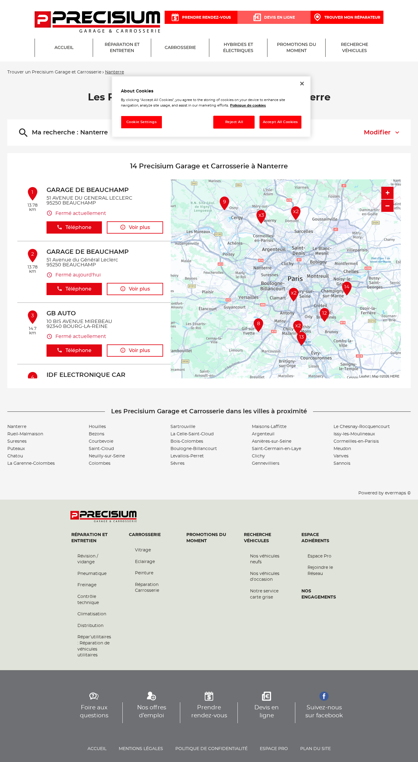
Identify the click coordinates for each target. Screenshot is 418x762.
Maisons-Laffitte (269, 427)
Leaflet (364, 375)
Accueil (97, 749)
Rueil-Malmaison (25, 434)
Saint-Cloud (101, 449)
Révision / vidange (87, 559)
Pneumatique (91, 574)
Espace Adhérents (315, 538)
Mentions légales (141, 749)
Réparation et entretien (89, 538)
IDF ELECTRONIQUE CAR (86, 375)
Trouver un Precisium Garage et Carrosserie (54, 72)
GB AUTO (61, 313)
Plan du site (315, 749)
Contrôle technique (88, 600)
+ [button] (388, 193)
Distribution (90, 626)
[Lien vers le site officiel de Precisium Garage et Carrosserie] (97, 22)
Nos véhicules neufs (264, 559)
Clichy (258, 456)
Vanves (341, 456)
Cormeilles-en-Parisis (356, 441)
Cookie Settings (141, 122)
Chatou (15, 456)
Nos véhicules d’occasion (264, 577)
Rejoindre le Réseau (320, 570)
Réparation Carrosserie (147, 588)
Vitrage (143, 550)
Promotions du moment (206, 538)
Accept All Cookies (280, 122)
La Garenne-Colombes (31, 463)
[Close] (302, 83)
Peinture (144, 573)
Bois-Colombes (186, 441)
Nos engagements (318, 594)
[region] (211, 106)
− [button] (387, 205)
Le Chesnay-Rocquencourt (362, 427)
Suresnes (17, 441)
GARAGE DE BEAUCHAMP (88, 190)
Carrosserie (145, 535)
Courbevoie (101, 441)
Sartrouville (182, 427)
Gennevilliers (265, 463)
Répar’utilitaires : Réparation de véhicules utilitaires (94, 646)
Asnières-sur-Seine (271, 441)
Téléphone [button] (78, 227)
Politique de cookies (248, 105)
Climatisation (91, 614)
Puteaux (16, 449)
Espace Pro (319, 556)
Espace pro (274, 749)
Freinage (86, 585)
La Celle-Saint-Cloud (192, 434)
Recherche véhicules (257, 538)
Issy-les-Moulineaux (354, 434)
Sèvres (177, 463)
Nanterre (16, 427)
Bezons (96, 434)
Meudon (342, 449)
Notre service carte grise (264, 594)
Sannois (342, 463)
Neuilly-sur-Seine (107, 456)
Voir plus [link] (139, 227)
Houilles (97, 427)
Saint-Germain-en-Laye (276, 449)
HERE (394, 375)
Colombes (99, 463)
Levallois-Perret (187, 456)
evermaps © (398, 493)
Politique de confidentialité (211, 749)
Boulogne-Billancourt (193, 449)
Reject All (234, 122)
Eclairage (145, 562)
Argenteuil (263, 434)
